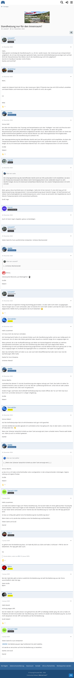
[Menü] (71, 2)
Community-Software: (37, 675)
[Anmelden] (67, 2)
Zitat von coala (11, 173)
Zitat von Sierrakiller (12, 458)
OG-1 (19, 556)
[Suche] (62, 2)
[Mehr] (71, 47)
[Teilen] (71, 32)
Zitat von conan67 (12, 261)
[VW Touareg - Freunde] (3, 2)
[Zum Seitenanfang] (71, 675)
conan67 (6, 29)
